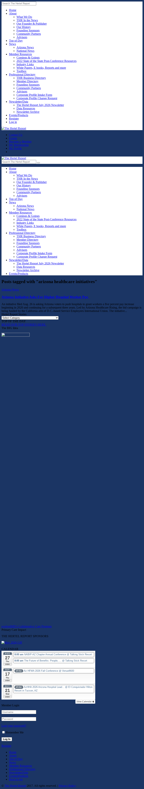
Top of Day (16, 40)
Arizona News (25, 47)
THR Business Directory (31, 77)
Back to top (16, 779)
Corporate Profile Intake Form (34, 94)
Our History (23, 27)
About (12, 13)
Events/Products (18, 115)
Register (14, 118)
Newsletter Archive (27, 111)
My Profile (15, 148)
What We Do (24, 16)
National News (25, 50)
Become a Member (20, 141)
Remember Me (15, 732)
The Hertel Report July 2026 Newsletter (40, 105)
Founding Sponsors (28, 30)
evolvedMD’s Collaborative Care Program (27, 626)
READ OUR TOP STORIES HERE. (24, 324)
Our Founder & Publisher (31, 23)
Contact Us (15, 134)
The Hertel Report (15, 785)
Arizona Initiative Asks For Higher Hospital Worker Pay (45, 297)
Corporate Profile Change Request (36, 98)
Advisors (21, 37)
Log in (13, 122)
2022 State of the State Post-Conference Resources (46, 61)
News (12, 44)
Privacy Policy (67, 785)
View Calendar (84, 701)
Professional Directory (22, 74)
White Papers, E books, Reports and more (41, 67)
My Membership (19, 145)
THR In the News (27, 20)
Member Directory (27, 81)
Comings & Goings (28, 57)
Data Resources (25, 108)
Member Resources (20, 54)
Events (13, 138)
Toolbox (21, 71)
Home (12, 10)
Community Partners (28, 33)
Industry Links (25, 64)
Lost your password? (14, 725)
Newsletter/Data (18, 101)
